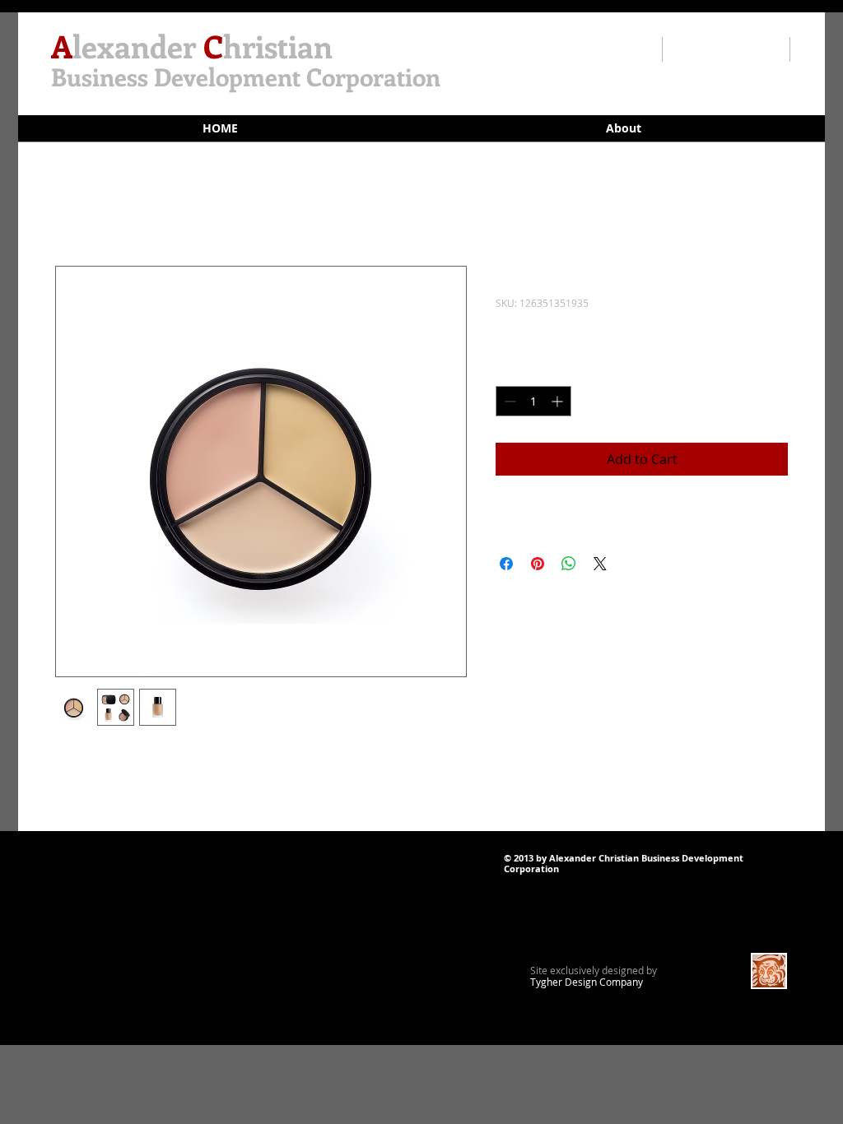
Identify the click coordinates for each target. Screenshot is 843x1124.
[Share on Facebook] (506, 564)
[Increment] (558, 401)
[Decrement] (508, 401)
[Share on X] (600, 564)
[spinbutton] (533, 401)
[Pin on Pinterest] (537, 564)
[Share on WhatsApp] (569, 564)
